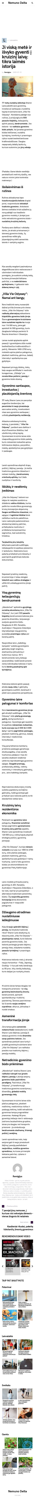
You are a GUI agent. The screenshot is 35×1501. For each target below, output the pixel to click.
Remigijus (7, 72)
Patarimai (6, 1287)
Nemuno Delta (17, 3)
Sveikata (6, 1385)
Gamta (5, 1434)
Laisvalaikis (7, 1336)
